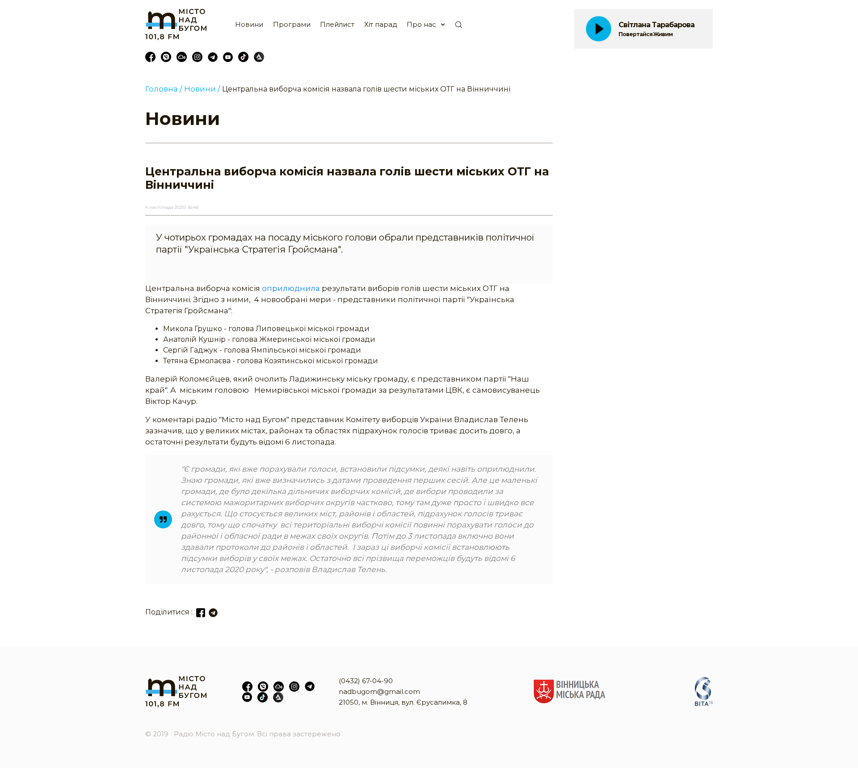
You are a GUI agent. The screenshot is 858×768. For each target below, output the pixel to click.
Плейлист (337, 24)
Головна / (163, 88)
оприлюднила (290, 288)
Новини (249, 24)
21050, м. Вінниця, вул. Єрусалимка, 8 (403, 702)
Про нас (421, 24)
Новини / (202, 88)
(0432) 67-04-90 (366, 681)
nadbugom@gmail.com (379, 691)
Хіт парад (380, 24)
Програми (292, 24)
